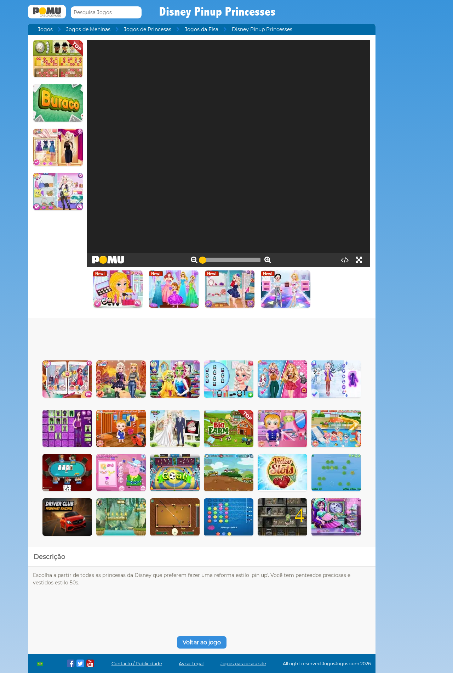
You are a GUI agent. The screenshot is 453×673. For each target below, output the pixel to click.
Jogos (45, 29)
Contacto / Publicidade (136, 663)
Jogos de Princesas (147, 29)
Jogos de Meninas (88, 29)
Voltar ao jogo (202, 642)
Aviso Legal (191, 663)
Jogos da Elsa (201, 29)
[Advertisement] (202, 337)
